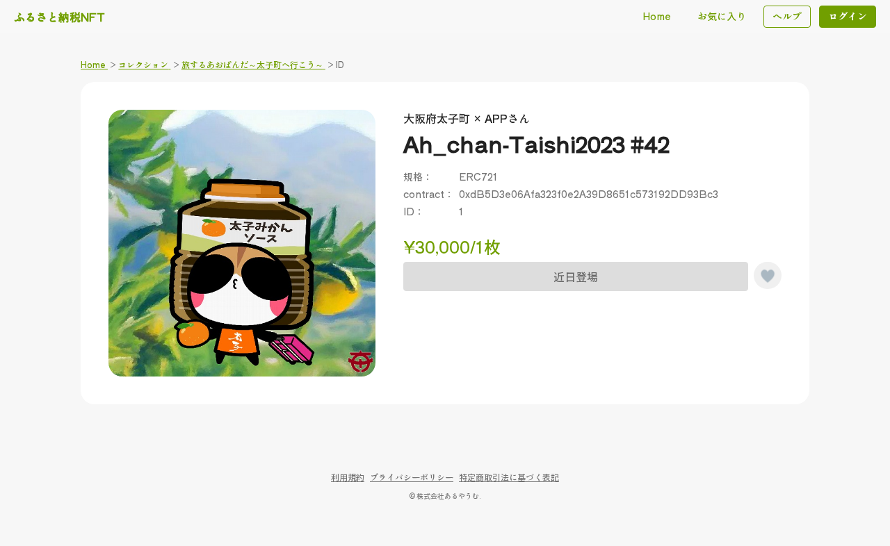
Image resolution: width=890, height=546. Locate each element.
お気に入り (721, 16)
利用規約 (347, 477)
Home (656, 16)
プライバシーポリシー (411, 477)
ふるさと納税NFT (59, 16)
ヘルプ (787, 16)
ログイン (847, 16)
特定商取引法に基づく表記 (509, 477)
